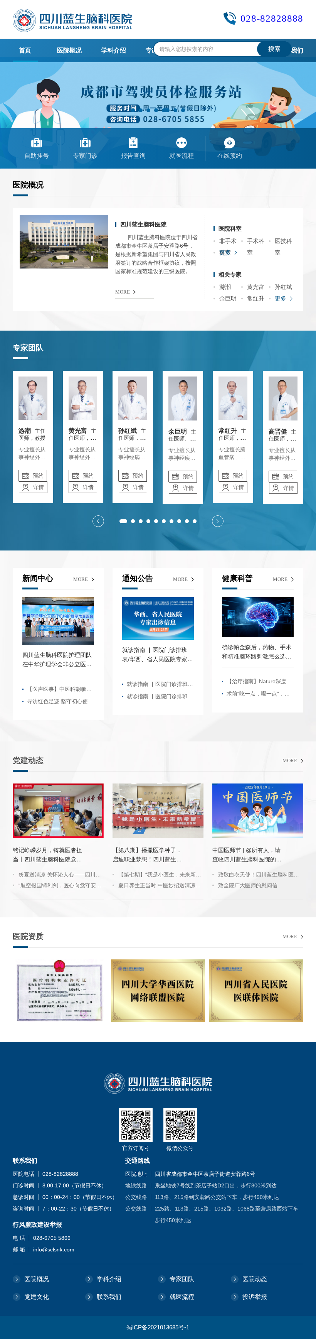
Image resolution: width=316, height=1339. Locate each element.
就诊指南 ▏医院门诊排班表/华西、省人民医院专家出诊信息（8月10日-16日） (160, 685)
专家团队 (182, 1279)
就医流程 (182, 1296)
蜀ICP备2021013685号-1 (157, 1327)
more (80, 579)
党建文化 (36, 1296)
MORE (122, 292)
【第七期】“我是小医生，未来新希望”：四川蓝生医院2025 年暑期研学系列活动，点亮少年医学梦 (159, 875)
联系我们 (109, 1296)
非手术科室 (228, 242)
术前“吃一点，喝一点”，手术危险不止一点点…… (258, 695)
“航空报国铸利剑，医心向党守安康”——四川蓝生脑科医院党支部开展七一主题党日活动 (59, 886)
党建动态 (28, 760)
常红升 (255, 298)
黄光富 (255, 287)
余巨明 (228, 298)
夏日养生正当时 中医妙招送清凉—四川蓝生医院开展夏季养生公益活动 (159, 886)
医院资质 (28, 936)
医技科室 (283, 242)
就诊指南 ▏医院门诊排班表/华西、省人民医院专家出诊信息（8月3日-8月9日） (160, 697)
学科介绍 (109, 1279)
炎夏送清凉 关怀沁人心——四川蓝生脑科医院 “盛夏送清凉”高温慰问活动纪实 (59, 875)
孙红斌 (283, 287)
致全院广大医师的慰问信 (247, 885)
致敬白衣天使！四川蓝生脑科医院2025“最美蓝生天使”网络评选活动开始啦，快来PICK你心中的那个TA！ (258, 875)
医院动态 (254, 1279)
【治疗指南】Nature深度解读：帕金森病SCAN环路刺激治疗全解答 (259, 682)
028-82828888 (271, 18)
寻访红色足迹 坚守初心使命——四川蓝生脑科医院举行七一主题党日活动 (60, 702)
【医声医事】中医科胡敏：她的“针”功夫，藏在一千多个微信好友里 (59, 690)
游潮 (225, 287)
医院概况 (36, 1279)
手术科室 (255, 242)
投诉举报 (254, 1296)
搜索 (274, 49)
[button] (133, 110)
